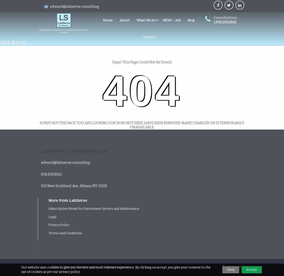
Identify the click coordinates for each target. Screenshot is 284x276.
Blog (191, 20)
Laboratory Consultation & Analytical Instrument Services (64, 31)
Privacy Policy (59, 225)
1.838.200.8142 (225, 22)
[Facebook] (218, 5)
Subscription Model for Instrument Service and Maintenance (94, 209)
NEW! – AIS (172, 20)
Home (108, 20)
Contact (149, 37)
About (125, 20)
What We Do (146, 20)
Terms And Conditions (65, 233)
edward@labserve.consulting (74, 6)
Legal (52, 217)
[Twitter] (229, 5)
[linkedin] (239, 5)
